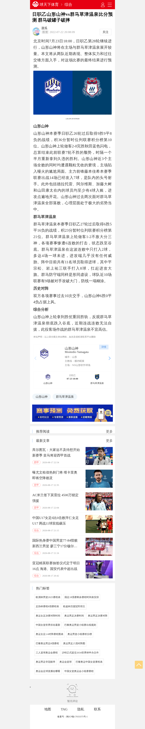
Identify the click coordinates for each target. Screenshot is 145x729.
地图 (47, 709)
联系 (97, 709)
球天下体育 (49, 4)
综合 (68, 4)
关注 (105, 32)
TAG (64, 709)
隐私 (80, 709)
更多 (109, 431)
